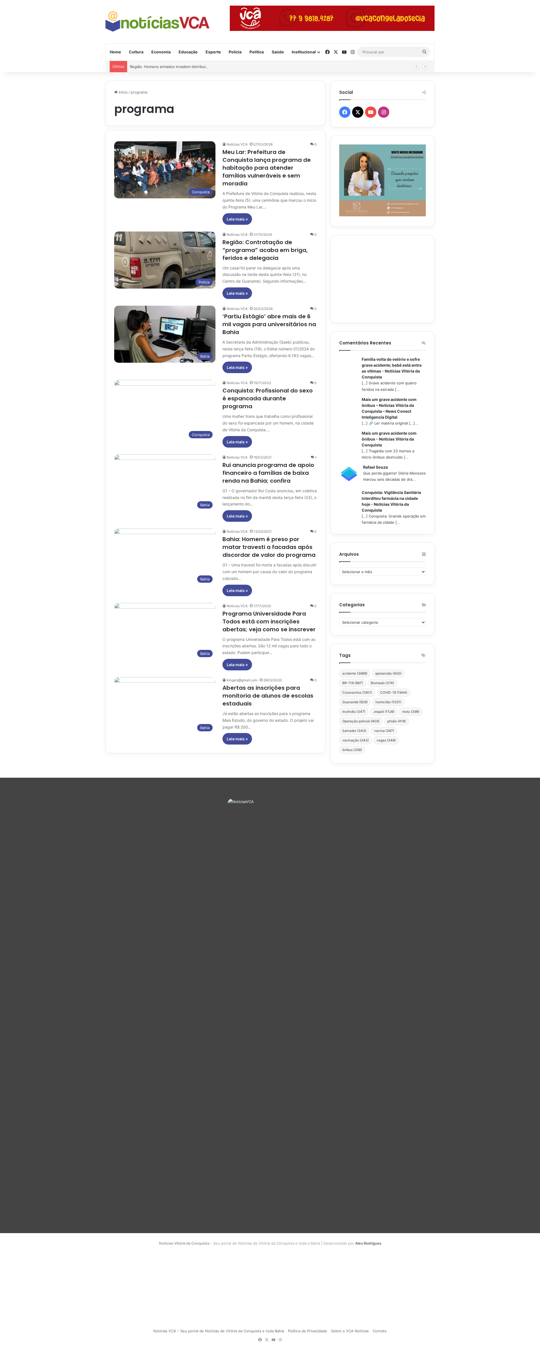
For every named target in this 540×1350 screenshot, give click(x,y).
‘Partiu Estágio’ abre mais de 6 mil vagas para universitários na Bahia (269, 324)
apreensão (388, 673)
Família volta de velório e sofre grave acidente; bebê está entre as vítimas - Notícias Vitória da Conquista (392, 368)
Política (256, 51)
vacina (384, 731)
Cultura (136, 51)
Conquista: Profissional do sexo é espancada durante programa (267, 398)
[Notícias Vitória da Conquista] (157, 21)
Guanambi (355, 702)
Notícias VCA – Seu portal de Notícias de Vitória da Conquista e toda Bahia (218, 1331)
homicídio (388, 702)
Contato (380, 1331)
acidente (354, 673)
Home (115, 51)
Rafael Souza (375, 467)
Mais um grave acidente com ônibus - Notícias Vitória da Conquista (389, 439)
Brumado (382, 683)
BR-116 (352, 683)
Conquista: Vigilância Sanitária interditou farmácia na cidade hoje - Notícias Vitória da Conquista (391, 501)
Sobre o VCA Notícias (350, 1331)
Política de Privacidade (307, 1331)
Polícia (235, 51)
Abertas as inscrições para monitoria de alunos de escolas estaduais (267, 695)
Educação (188, 51)
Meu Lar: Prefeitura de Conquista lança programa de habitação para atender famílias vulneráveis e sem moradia (266, 167)
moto (410, 711)
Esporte (213, 51)
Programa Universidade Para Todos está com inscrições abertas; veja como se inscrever (269, 621)
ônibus (352, 750)
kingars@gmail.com (242, 680)
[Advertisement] (382, 279)
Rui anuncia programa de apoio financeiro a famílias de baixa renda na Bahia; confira (268, 473)
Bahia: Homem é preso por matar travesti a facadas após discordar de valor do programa (269, 547)
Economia (161, 51)
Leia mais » (237, 219)
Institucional (304, 51)
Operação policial (360, 721)
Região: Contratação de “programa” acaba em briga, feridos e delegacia (265, 250)
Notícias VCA (237, 144)
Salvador (354, 731)
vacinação (355, 740)
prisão (396, 721)
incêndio (353, 711)
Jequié (383, 711)
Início (123, 92)
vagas (386, 740)
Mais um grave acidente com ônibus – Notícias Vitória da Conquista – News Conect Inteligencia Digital (389, 408)
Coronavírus (357, 692)
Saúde (278, 51)
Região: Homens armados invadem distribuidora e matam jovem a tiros (191, 66)
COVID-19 (393, 692)
